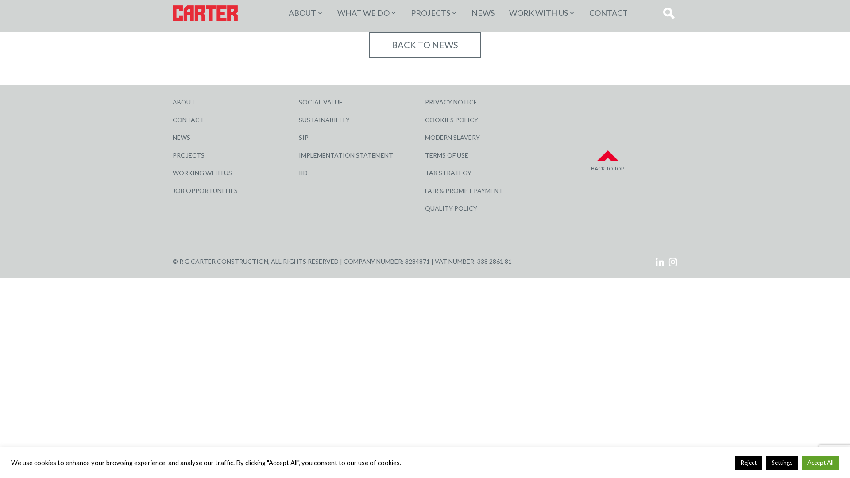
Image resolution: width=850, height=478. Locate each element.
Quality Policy (451, 208)
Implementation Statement (346, 155)
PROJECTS (430, 13)
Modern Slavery (452, 137)
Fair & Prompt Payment (464, 190)
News (483, 13)
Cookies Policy (451, 119)
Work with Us (538, 13)
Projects (189, 155)
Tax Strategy (448, 173)
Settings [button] (782, 462)
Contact (608, 13)
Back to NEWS (425, 44)
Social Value (321, 102)
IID (303, 173)
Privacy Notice (451, 102)
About (302, 13)
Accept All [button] (821, 462)
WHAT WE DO (363, 13)
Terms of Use (446, 155)
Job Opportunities (205, 190)
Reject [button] (749, 462)
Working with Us (202, 173)
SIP (304, 137)
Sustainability (324, 119)
